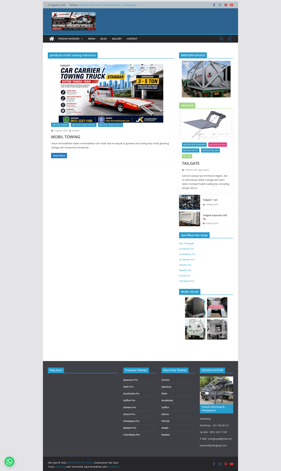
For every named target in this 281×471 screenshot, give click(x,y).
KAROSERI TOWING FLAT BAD (83, 125)
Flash (164, 393)
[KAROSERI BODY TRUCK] (52, 39)
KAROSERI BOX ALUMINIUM (194, 144)
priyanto (75, 130)
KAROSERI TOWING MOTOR (110, 125)
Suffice (165, 407)
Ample (164, 427)
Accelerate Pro (186, 259)
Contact (132, 38)
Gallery (117, 38)
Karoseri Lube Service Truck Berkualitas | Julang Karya (107, 5)
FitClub (165, 421)
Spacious (166, 386)
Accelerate (167, 400)
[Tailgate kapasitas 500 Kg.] (189, 219)
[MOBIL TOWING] (111, 93)
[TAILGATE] (206, 125)
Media (91, 38)
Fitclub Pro (184, 275)
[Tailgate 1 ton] (189, 202)
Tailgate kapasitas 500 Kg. (215, 217)
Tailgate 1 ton (210, 199)
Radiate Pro (185, 270)
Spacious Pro (130, 379)
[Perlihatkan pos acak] (229, 39)
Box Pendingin (186, 243)
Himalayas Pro (186, 281)
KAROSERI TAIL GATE (210, 150)
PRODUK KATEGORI (68, 38)
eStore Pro (129, 414)
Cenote (165, 379)
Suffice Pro (129, 400)
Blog (103, 38)
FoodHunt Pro (186, 248)
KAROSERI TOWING (60, 125)
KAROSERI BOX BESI (218, 144)
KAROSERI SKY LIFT (190, 150)
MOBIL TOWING (65, 136)
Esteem (165, 434)
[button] (81, 38)
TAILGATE (191, 163)
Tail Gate (187, 156)
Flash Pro (128, 386)
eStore (165, 414)
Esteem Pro (185, 264)
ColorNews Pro (187, 254)
